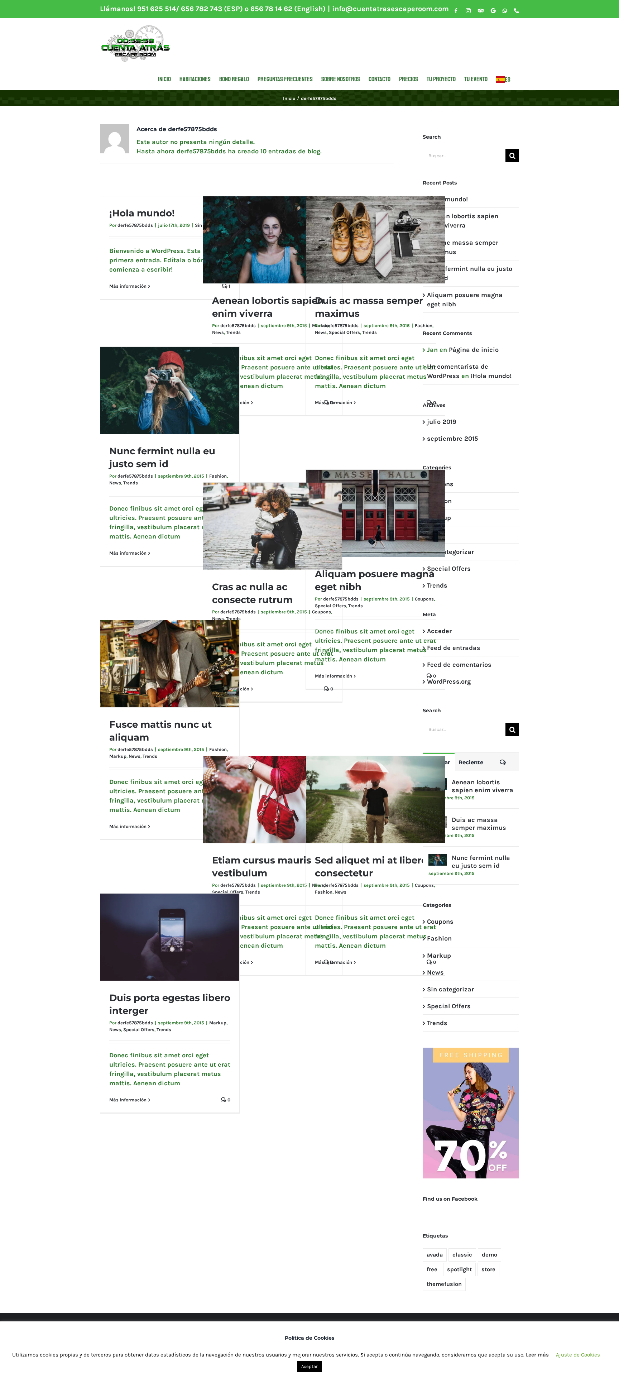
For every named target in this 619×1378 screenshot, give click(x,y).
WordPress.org (449, 681)
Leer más (537, 1354)
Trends (233, 332)
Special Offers (344, 332)
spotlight (459, 1269)
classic (462, 1254)
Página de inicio (474, 350)
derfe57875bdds (135, 225)
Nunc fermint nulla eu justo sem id (481, 862)
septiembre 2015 (452, 438)
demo (489, 1254)
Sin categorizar (450, 552)
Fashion (423, 325)
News (218, 332)
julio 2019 (441, 422)
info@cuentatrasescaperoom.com (390, 9)
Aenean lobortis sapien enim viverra (482, 786)
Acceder (439, 631)
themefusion (444, 1284)
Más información (128, 286)
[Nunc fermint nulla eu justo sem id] (437, 858)
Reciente (471, 762)
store (488, 1269)
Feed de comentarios (459, 665)
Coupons (424, 599)
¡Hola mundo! (142, 213)
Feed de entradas (453, 648)
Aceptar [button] (309, 1366)
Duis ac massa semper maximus (479, 824)
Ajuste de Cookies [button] (578, 1354)
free (432, 1269)
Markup (117, 756)
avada (435, 1254)
